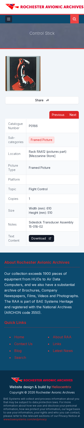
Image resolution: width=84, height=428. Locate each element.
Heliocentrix (61, 387)
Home (19, 337)
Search (20, 357)
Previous (58, 115)
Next (73, 115)
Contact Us (23, 344)
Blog (18, 351)
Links (57, 344)
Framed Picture (41, 140)
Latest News (63, 351)
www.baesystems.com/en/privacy (25, 419)
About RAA (62, 337)
